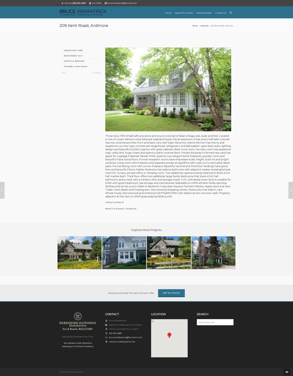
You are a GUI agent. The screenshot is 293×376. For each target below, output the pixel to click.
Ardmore (204, 26)
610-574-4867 (115, 333)
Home (195, 26)
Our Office (96, 3)
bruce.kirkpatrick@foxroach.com (122, 3)
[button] (229, 322)
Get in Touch (171, 293)
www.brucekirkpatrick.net (122, 341)
